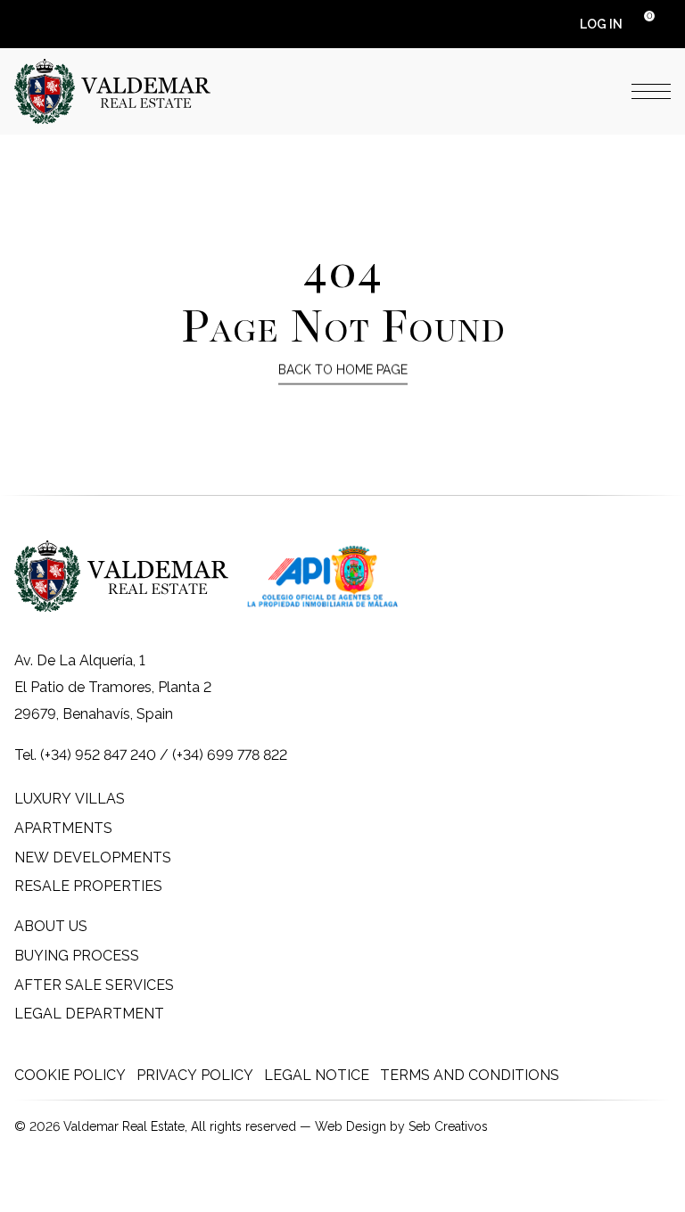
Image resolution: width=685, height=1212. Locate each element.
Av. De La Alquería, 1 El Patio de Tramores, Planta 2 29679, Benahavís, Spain (112, 687)
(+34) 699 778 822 (229, 754)
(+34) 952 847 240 (98, 754)
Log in (601, 24)
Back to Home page (343, 369)
